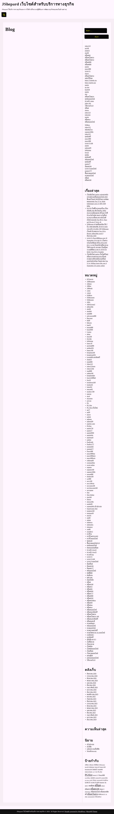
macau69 (90, 389)
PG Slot (89, 405)
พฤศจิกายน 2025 (92, 694)
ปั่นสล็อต (90, 564)
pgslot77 (87, 164)
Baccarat (89, 318)
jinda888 (89, 362)
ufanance (90, 527)
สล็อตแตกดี (91, 621)
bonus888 (90, 327)
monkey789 (90, 392)
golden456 (90, 348)
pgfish (89, 417)
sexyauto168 (91, 486)
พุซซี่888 (89, 573)
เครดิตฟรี (90, 637)
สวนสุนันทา (91, 623)
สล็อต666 (90, 591)
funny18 (89, 343)
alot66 (89, 309)
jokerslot (87, 115)
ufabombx (90, 525)
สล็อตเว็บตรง (89, 57)
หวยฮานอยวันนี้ (92, 630)
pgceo (89, 414)
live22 (87, 152)
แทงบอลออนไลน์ (93, 658)
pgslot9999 (90, 433)
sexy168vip (90, 483)
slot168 (89, 497)
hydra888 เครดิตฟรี (93, 357)
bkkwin (89, 323)
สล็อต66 (87, 55)
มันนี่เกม (90, 575)
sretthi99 (89, 504)
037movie (90, 279)
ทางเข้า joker (89, 101)
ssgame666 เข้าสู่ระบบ (94, 506)
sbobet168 (90, 476)
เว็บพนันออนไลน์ (92, 648)
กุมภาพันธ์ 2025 (92, 715)
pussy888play (91, 456)
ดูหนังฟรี (88, 136)
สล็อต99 (89, 603)
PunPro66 (90, 442)
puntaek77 (90, 449)
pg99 (88, 412)
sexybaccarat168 (92, 488)
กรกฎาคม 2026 (92, 676)
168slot (89, 284)
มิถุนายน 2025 (91, 706)
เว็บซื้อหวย (90, 642)
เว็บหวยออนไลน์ (92, 653)
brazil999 (90, 330)
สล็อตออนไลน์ (90, 122)
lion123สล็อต (91, 378)
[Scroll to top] (109, 806)
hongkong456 (91, 355)
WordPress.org (91, 751)
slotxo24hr (90, 502)
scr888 (89, 479)
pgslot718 (90, 428)
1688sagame (91, 281)
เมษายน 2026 (91, 683)
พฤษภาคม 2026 (92, 680)
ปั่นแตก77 (90, 568)
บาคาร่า (87, 71)
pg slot (87, 87)
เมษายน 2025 (91, 710)
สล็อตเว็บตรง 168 (93, 616)
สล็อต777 (90, 593)
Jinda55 (89, 359)
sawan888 (90, 474)
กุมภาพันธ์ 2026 (92, 687)
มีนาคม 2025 (91, 712)
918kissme (90, 300)
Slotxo (89, 499)
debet (88, 334)
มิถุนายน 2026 (91, 678)
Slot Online (90, 495)
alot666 (89, 311)
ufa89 (88, 518)
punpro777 (88, 171)
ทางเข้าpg (90, 554)
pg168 (87, 48)
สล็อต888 (88, 62)
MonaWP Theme (91, 811)
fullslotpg (88, 150)
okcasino (90, 398)
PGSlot (89, 426)
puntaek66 (90, 447)
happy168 (90, 350)
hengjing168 (91, 352)
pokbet (89, 440)
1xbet (88, 291)
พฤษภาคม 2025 (92, 708)
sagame (89, 467)
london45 (90, 385)
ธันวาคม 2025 (91, 692)
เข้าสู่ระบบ (90, 744)
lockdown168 (91, 382)
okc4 (88, 396)
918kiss (87, 125)
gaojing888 (90, 346)
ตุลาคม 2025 (91, 696)
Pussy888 (90, 451)
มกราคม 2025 (91, 717)
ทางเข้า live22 (92, 550)
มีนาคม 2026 (91, 685)
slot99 (87, 53)
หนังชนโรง (89, 129)
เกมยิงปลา (90, 635)
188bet (89, 286)
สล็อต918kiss (91, 600)
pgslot (87, 67)
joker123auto (91, 366)
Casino (89, 332)
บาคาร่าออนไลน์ (90, 168)
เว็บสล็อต (90, 651)
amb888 (89, 313)
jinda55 (87, 50)
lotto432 (89, 387)
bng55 (89, 325)
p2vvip (89, 401)
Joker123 (90, 364)
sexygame (90, 490)
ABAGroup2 (91, 304)
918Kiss (89, 295)
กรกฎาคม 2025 (92, 703)
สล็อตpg (89, 605)
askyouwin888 (91, 316)
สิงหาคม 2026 (91, 673)
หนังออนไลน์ (89, 159)
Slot (88, 492)
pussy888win (91, 458)
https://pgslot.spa (90, 83)
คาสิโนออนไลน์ (92, 538)
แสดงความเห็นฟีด (93, 749)
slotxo (87, 73)
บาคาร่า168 (89, 143)
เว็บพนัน (89, 646)
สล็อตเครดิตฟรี (92, 612)
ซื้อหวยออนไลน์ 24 (93, 543)
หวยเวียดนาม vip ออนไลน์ (96, 632)
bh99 (88, 320)
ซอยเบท (89, 541)
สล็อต (87, 108)
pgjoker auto (91, 424)
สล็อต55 (89, 587)
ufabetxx (89, 522)
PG (88, 403)
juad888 (89, 371)
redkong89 (90, 460)
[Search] (4, 15)
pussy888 (88, 69)
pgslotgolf (90, 437)
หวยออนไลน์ (89, 175)
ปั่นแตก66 (88, 166)
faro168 (89, 336)
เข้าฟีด (89, 746)
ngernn (89, 394)
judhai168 (90, 373)
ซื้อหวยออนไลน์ (90, 173)
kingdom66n (91, 375)
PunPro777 (90, 444)
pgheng (89, 419)
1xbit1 (89, 293)
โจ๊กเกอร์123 (89, 106)
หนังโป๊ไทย (88, 78)
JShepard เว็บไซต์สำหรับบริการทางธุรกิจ (38, 4)
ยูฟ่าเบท (89, 577)
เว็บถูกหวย (90, 644)
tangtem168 (90, 511)
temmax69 (90, 513)
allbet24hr (90, 307)
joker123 (88, 46)
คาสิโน (89, 534)
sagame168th (89, 132)
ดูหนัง (87, 155)
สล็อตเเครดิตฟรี (92, 619)
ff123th (89, 339)
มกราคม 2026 (91, 690)
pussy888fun (91, 453)
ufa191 (89, 515)
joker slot (88, 103)
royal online (91, 465)
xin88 (88, 529)
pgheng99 (88, 148)
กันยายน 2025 (91, 699)
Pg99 (96, 771)
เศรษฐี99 (90, 655)
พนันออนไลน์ (91, 570)
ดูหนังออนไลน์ (90, 99)
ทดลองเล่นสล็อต (92, 548)
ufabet (89, 520)
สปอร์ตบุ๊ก (90, 580)
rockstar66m (91, 463)
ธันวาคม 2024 (91, 719)
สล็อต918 (90, 598)
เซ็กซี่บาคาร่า (91, 639)
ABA (88, 302)
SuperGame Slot (92, 509)
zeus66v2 (90, 531)
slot (86, 94)
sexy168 (89, 481)
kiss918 (87, 90)
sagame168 (90, 470)
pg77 (88, 410)
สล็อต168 (88, 180)
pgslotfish (90, 435)
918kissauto (90, 297)
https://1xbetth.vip (91, 80)
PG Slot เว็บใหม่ (92, 408)
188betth (89, 288)
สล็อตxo (87, 119)
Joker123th (90, 369)
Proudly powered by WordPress (75, 811)
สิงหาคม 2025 (91, 701)
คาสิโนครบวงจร (92, 536)
